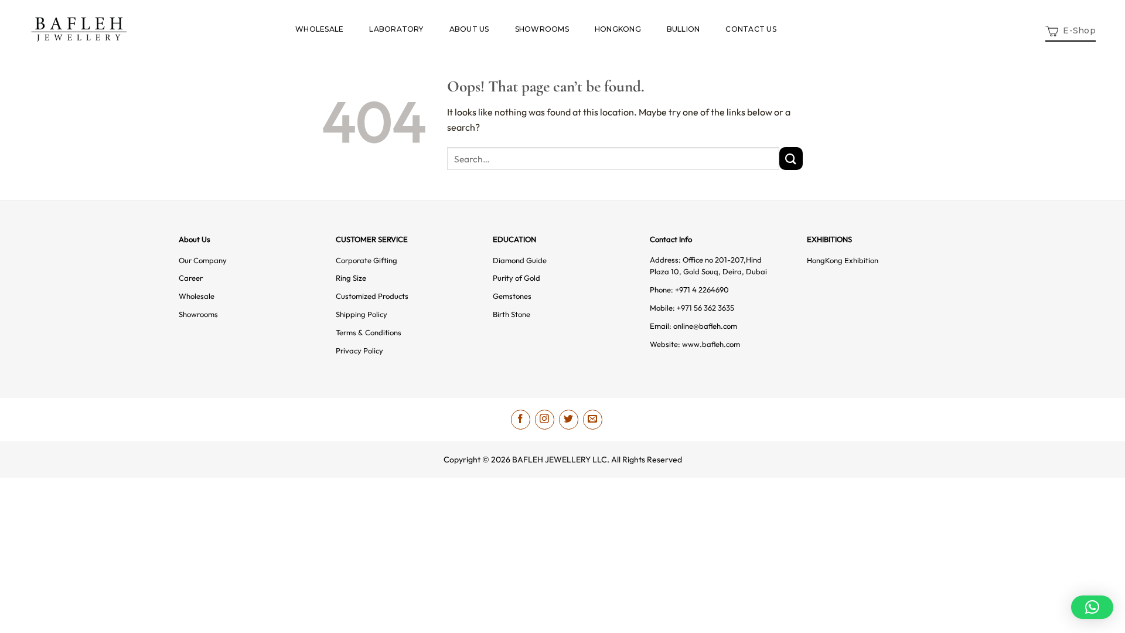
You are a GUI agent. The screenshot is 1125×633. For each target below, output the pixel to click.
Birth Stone (511, 314)
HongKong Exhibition (842, 260)
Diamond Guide (520, 260)
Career (191, 278)
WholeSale (319, 29)
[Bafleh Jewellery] (78, 29)
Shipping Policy (361, 314)
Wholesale (196, 296)
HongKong (618, 29)
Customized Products (372, 296)
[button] (1070, 29)
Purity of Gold (516, 278)
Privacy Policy (359, 350)
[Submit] (791, 158)
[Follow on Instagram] (544, 419)
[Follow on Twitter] (568, 419)
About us (469, 29)
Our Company (203, 260)
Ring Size (351, 278)
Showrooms (542, 29)
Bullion (683, 29)
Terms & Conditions (368, 332)
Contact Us (750, 29)
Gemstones (512, 296)
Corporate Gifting (366, 260)
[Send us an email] (592, 419)
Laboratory (396, 29)
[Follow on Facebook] (520, 419)
